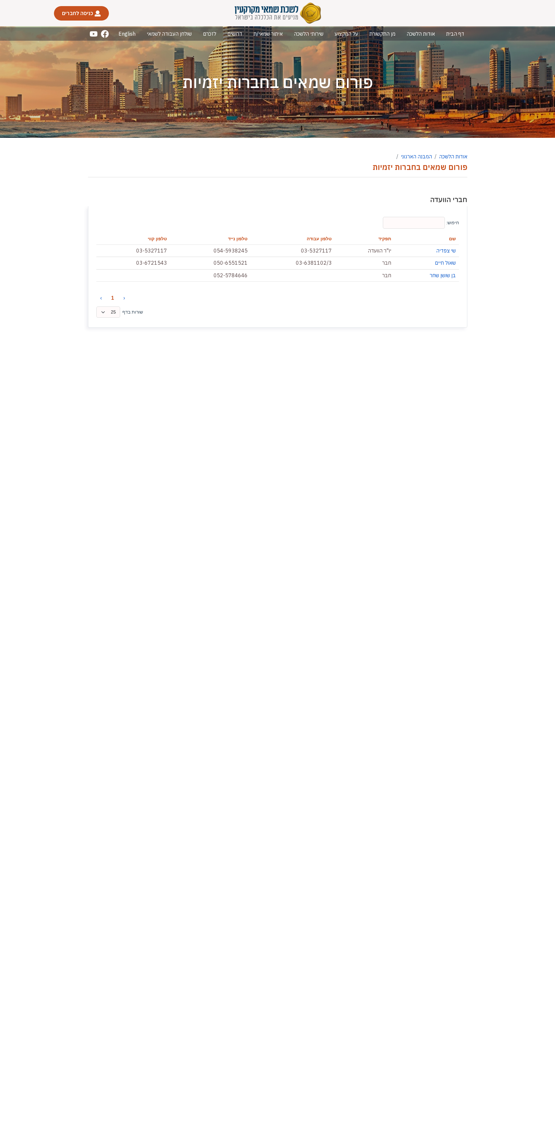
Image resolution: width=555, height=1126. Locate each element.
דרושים (234, 34)
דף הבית (455, 34)
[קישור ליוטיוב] (94, 34)
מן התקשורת (382, 34)
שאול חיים (445, 263)
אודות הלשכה (421, 34)
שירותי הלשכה (308, 34)
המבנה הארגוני (416, 156)
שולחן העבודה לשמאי (169, 34)
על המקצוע (346, 34)
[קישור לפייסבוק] (105, 34)
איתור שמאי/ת (268, 34)
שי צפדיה (446, 250)
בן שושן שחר (443, 275)
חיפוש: (452, 222)
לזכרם (209, 34)
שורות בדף (132, 312)
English (127, 34)
